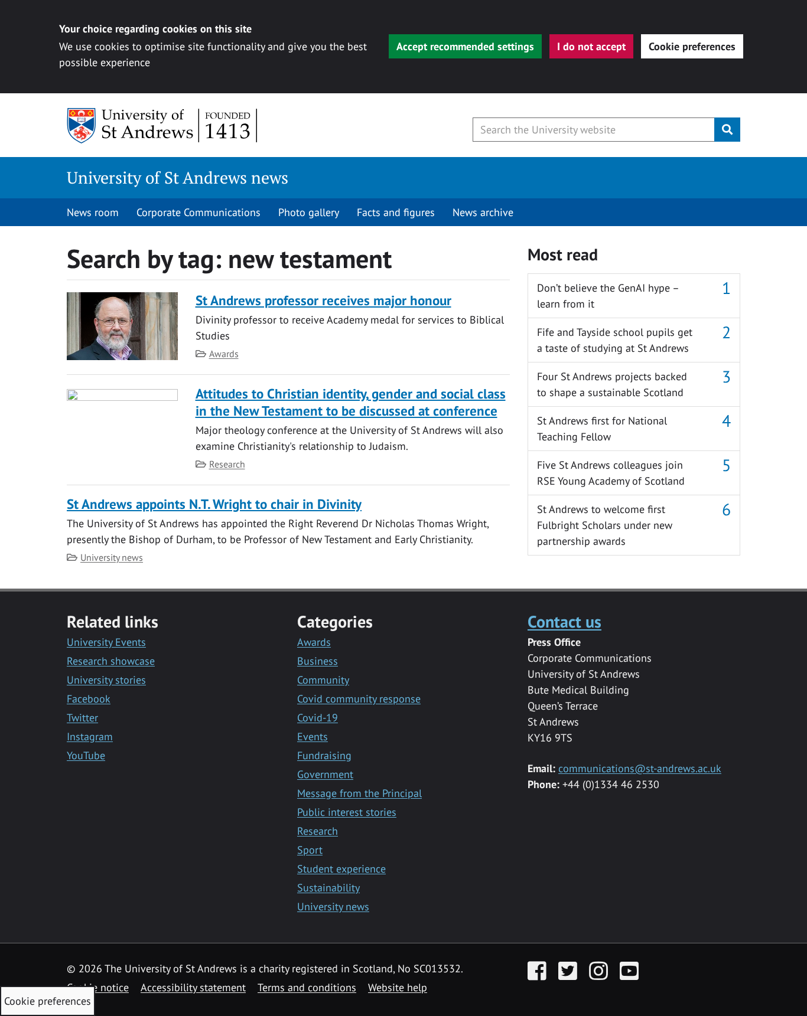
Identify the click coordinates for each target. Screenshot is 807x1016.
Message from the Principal (359, 793)
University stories (106, 680)
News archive (483, 212)
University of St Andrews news (177, 177)
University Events (106, 642)
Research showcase (111, 661)
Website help (397, 987)
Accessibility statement (193, 987)
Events (312, 736)
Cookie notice (98, 987)
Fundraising (324, 755)
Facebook (88, 698)
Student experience (341, 868)
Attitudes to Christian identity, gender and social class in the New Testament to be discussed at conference (351, 402)
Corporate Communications (198, 212)
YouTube (86, 755)
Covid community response (359, 698)
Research (227, 464)
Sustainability (328, 887)
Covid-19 (317, 717)
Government (325, 774)
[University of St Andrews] (163, 125)
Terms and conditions (307, 987)
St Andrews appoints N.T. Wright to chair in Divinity (214, 503)
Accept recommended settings (465, 46)
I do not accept (591, 46)
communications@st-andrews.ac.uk (639, 768)
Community (323, 680)
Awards (224, 354)
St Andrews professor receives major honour (323, 300)
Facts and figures (396, 212)
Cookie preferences (692, 46)
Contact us (564, 621)
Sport (310, 850)
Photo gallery (308, 212)
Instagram (90, 736)
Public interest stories (346, 812)
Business (317, 661)
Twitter (82, 717)
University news (111, 557)
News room (93, 212)
